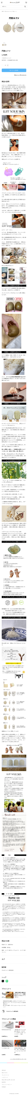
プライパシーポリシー (7, 1084)
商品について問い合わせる (20, 75)
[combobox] (13, 6)
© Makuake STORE (14, 1093)
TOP (2, 11)
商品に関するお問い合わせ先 (8, 1079)
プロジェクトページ (8, 11)
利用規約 (4, 1087)
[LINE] (7, 981)
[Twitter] (3, 981)
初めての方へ (5, 1072)
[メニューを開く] (2, 2)
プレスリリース (5, 1075)
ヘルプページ (5, 1077)
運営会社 (4, 1070)
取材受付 (4, 1082)
